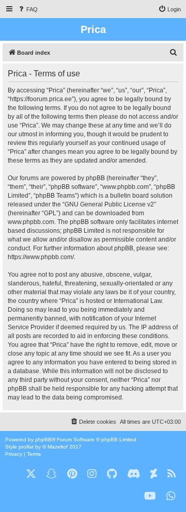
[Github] (111, 474)
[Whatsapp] (171, 496)
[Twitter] (31, 474)
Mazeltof (58, 447)
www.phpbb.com (31, 222)
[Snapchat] (51, 474)
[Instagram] (92, 474)
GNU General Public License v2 (109, 204)
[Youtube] (150, 496)
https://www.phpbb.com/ (41, 257)
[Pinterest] (72, 474)
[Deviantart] (154, 474)
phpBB (43, 439)
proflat (26, 447)
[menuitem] (27, 9)
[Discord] (134, 474)
